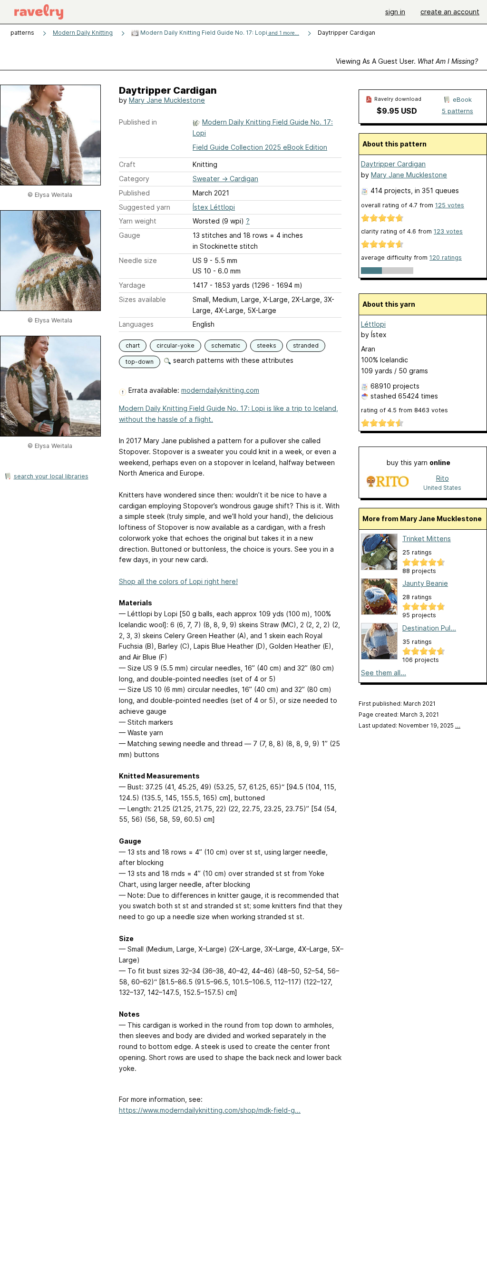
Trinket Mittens (426, 538)
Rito (442, 478)
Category (134, 179)
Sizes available (142, 299)
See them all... (383, 673)
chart (133, 345)
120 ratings (445, 257)
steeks (266, 345)
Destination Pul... (429, 628)
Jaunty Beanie (425, 583)
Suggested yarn (144, 207)
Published (134, 193)
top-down (140, 361)
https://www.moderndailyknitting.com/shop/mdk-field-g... (210, 1110)
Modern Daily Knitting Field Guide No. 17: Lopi (219, 32)
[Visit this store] (387, 482)
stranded (306, 345)
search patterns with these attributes (232, 360)
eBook (462, 99)
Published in (138, 122)
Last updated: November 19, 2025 (409, 725)
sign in (395, 12)
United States (442, 487)
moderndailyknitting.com (220, 390)
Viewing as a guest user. (407, 61)
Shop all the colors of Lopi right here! (178, 581)
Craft (127, 164)
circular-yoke (175, 345)
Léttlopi (373, 324)
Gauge (129, 235)
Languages (136, 324)
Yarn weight (137, 221)
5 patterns (457, 111)
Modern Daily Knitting (83, 32)
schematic (225, 345)
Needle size (138, 260)
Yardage (132, 285)
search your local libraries (51, 476)
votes (449, 205)
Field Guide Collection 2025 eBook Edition (260, 147)
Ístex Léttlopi (214, 207)
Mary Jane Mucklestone (167, 100)
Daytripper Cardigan (393, 164)
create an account (449, 12)
